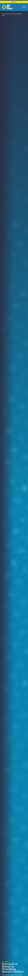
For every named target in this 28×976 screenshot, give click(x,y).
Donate (13, 1)
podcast (7, 962)
